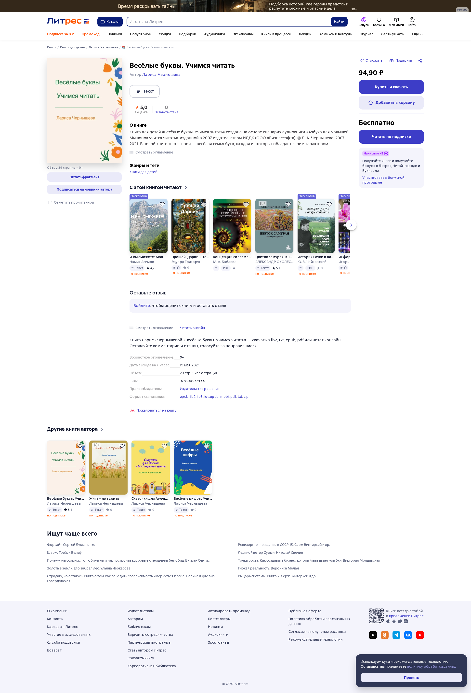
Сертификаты (392, 34)
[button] (84, 177)
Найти (339, 21)
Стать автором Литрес (147, 650)
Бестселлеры (219, 619)
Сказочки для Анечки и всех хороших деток (150, 498)
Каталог (113, 21)
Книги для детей (143, 172)
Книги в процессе (276, 34)
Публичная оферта (304, 611)
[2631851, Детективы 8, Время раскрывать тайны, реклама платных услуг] (235, 6)
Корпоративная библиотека (152, 666)
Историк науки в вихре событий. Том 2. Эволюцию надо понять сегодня (316, 257)
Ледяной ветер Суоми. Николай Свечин (270, 552)
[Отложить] (162, 204)
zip (246, 396)
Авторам (135, 619)
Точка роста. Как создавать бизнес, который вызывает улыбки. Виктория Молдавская (309, 560)
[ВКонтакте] (408, 635)
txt (240, 396)
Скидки (165, 34)
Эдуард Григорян (186, 262)
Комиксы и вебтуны (335, 34)
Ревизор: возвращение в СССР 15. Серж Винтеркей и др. (284, 544)
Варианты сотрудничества (150, 634)
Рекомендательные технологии (315, 639)
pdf (233, 396)
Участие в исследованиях (69, 634)
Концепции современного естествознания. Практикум (232, 257)
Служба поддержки (63, 642)
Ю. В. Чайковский (312, 262)
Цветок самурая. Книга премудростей (274, 257)
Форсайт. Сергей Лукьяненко (71, 544)
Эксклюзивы (243, 34)
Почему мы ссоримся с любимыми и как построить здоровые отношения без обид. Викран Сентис (128, 560)
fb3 (200, 396)
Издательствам (141, 611)
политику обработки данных (431, 666)
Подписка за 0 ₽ (60, 34)
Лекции (305, 34)
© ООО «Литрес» (235, 684)
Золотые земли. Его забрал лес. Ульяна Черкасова (89, 568)
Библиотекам (139, 626)
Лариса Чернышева (64, 503)
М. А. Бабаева (224, 262)
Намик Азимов (142, 262)
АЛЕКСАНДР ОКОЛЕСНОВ (274, 262)
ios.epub (211, 396)
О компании (57, 611)
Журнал (366, 34)
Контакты (55, 619)
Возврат (54, 650)
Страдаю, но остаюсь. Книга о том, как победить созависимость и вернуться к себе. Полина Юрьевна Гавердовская (131, 578)
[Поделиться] (421, 60)
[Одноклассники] (385, 635)
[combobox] (228, 21)
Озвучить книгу (141, 658)
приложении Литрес (406, 616)
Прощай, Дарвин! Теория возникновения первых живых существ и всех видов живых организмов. (190, 257)
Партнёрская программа (149, 642)
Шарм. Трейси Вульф (64, 552)
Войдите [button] (141, 305)
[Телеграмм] (396, 635)
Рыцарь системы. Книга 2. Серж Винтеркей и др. (277, 576)
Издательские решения (200, 389)
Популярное (140, 34)
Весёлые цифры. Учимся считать (193, 498)
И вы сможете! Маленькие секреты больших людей (148, 257)
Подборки (187, 34)
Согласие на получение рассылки (317, 631)
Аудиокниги (214, 34)
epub (184, 396)
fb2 (193, 396)
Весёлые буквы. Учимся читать (66, 498)
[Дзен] (373, 635)
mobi (224, 396)
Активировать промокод (229, 611)
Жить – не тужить (104, 498)
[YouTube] (420, 635)
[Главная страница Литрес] (68, 21)
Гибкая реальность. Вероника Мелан (268, 568)
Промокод (91, 34)
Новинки (114, 34)
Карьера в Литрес (62, 626)
